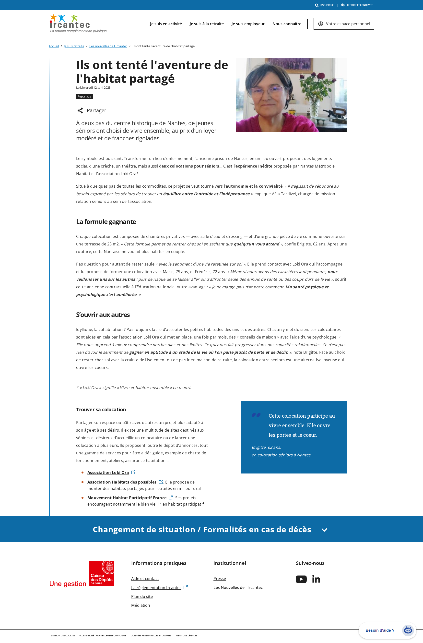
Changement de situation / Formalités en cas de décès (203, 529)
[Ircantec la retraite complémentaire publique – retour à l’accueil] (78, 23)
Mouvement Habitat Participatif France (126, 498)
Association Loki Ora (108, 472)
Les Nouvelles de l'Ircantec (238, 587)
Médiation (140, 605)
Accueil (54, 46)
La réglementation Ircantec (156, 587)
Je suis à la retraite (207, 23)
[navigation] (258, 24)
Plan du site (142, 596)
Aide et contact (145, 578)
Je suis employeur (248, 23)
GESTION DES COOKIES (63, 635)
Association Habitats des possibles (121, 482)
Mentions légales (186, 635)
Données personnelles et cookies (151, 635)
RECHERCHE (326, 5)
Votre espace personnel (348, 23)
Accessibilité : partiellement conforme (102, 635)
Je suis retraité (74, 46)
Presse (219, 578)
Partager (96, 110)
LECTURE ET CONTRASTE (360, 5)
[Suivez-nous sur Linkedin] (316, 579)
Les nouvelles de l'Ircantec (108, 46)
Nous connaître (286, 23)
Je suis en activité (166, 23)
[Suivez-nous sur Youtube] (301, 579)
